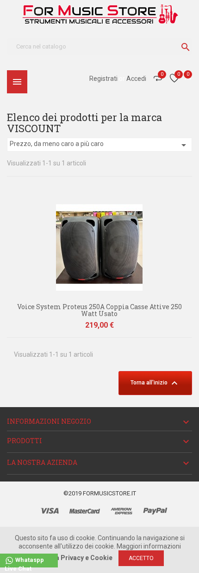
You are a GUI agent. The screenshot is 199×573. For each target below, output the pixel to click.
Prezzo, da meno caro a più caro (99, 145)
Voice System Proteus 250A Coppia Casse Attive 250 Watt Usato (99, 310)
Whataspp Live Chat (24, 562)
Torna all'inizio (155, 383)
